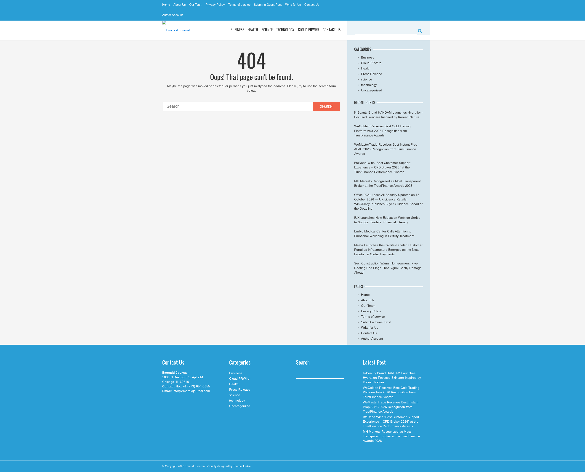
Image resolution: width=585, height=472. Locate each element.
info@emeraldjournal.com (191, 391)
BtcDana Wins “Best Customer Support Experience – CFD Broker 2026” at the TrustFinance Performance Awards (382, 167)
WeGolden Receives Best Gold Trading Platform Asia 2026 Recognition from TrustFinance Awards (382, 130)
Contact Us (311, 4)
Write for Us (293, 4)
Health (253, 29)
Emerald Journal (195, 466)
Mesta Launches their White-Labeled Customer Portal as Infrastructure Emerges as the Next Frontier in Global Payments (388, 249)
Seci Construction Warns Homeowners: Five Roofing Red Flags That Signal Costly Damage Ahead (388, 267)
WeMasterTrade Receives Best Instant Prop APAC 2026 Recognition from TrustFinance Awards (385, 149)
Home (166, 4)
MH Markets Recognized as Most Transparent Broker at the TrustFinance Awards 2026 (391, 436)
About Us (179, 4)
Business (237, 29)
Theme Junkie (242, 466)
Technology (285, 29)
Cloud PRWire (308, 29)
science (267, 29)
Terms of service (239, 4)
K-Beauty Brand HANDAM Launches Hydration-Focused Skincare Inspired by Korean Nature (392, 377)
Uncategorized (371, 90)
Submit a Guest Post (268, 4)
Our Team (195, 4)
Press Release (371, 74)
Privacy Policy (215, 4)
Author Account (172, 15)
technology (369, 85)
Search (326, 106)
